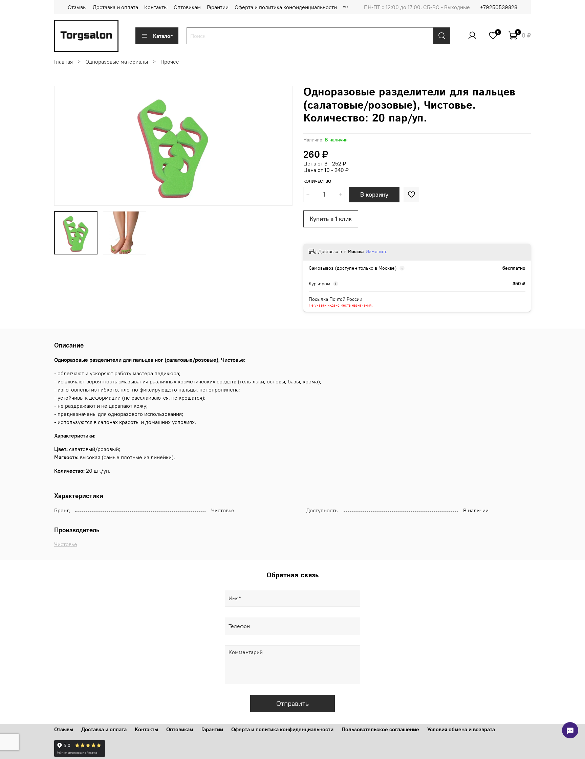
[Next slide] (282, 146)
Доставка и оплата (115, 7)
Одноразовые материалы (116, 61)
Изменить (376, 251)
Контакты (156, 7)
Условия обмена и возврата (461, 729)
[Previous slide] (65, 146)
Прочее (169, 61)
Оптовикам (187, 7)
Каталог (163, 35)
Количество (317, 181)
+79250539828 (498, 7)
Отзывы (77, 7)
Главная (63, 61)
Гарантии (218, 7)
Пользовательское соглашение (380, 729)
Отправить (292, 703)
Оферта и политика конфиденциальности (286, 7)
